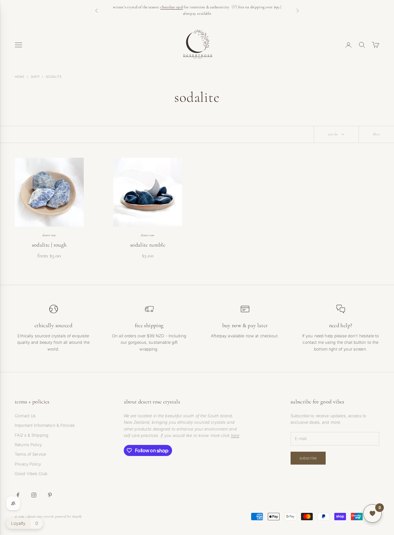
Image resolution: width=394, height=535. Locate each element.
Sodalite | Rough (49, 244)
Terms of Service (30, 454)
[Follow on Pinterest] (50, 495)
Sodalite (54, 76)
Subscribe (308, 458)
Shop (35, 76)
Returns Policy (28, 444)
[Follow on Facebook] (18, 495)
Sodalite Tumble (147, 244)
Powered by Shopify (68, 516)
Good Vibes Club (31, 473)
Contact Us (25, 415)
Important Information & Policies (45, 425)
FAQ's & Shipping (31, 435)
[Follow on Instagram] (34, 495)
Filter (376, 134)
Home (19, 76)
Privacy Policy (28, 464)
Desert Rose (49, 235)
